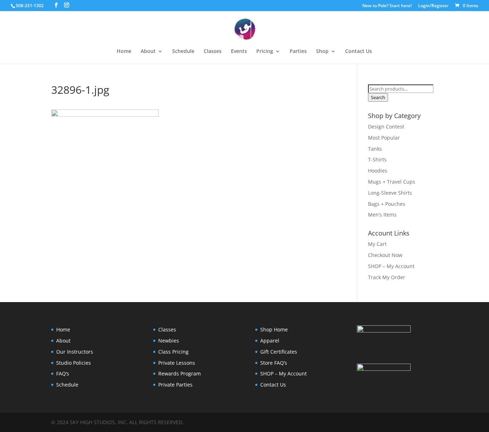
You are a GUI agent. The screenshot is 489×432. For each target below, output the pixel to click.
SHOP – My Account (391, 266)
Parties (298, 51)
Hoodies (377, 170)
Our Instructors (74, 351)
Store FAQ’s (273, 362)
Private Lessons (176, 362)
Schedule (183, 51)
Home (124, 51)
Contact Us (358, 51)
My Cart (377, 244)
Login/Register (433, 6)
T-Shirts (377, 159)
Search (378, 97)
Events (239, 51)
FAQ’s (62, 373)
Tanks (375, 148)
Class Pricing (173, 351)
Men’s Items (382, 214)
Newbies (168, 340)
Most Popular (384, 137)
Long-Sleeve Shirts (390, 192)
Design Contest (386, 126)
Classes (213, 51)
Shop (322, 51)
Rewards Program (179, 373)
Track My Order (386, 277)
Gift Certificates (278, 351)
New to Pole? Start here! (387, 6)
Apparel (269, 340)
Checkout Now (385, 255)
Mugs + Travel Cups (391, 181)
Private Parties (175, 384)
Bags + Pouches (386, 203)
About (63, 340)
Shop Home (274, 329)
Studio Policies (73, 362)
